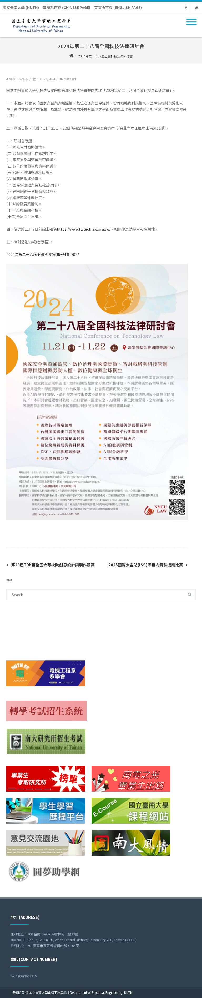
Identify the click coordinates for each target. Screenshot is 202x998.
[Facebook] (186, 7)
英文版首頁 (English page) (118, 7)
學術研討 (70, 79)
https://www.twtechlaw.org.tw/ (83, 229)
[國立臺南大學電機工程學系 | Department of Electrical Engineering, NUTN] (40, 35)
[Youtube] (196, 7)
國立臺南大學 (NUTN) (21, 7)
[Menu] (191, 18)
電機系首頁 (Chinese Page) (66, 7)
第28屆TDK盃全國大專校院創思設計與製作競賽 (50, 565)
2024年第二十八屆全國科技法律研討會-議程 (42, 254)
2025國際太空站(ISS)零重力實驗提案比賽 (148, 565)
